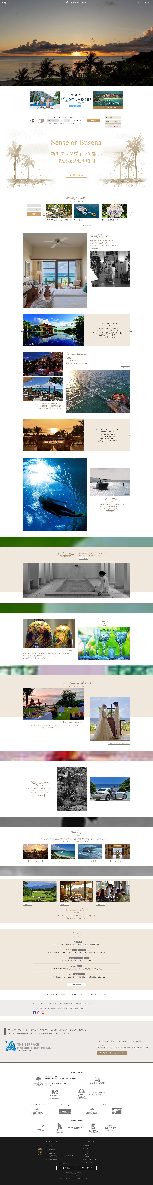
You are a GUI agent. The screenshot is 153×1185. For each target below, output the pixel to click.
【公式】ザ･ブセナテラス (76, 2)
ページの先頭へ (147, 1180)
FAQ (147, 2)
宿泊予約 (6, 2)
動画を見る (78, 589)
